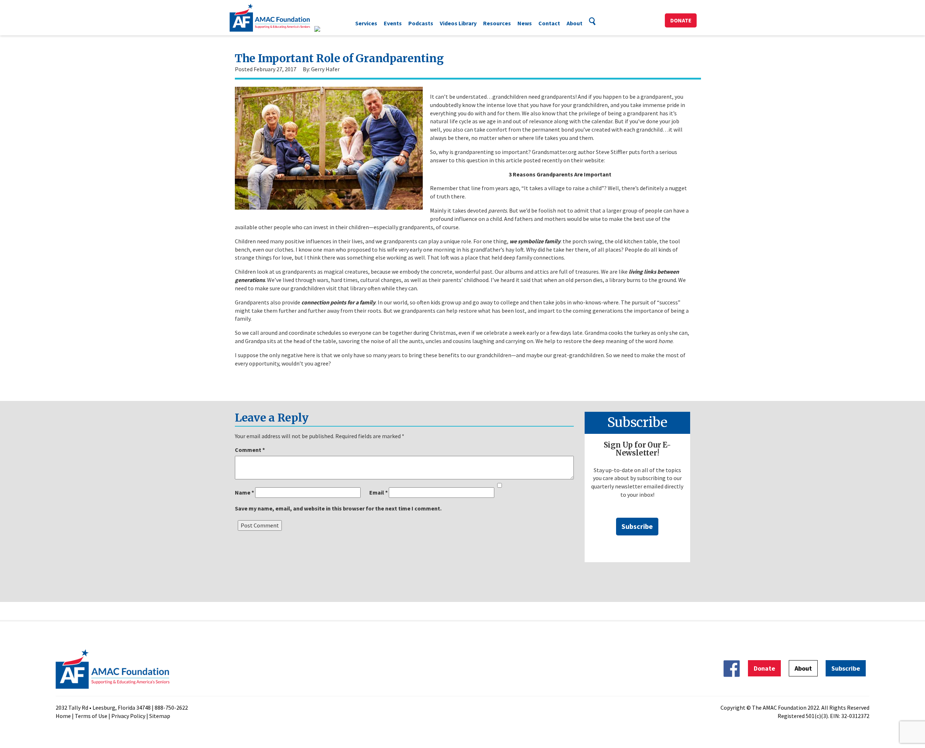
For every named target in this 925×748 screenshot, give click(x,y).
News (524, 23)
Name (244, 492)
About (574, 23)
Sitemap (159, 715)
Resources (497, 23)
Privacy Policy (128, 715)
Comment (250, 449)
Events (393, 23)
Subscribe (637, 526)
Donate (681, 20)
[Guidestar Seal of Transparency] (326, 29)
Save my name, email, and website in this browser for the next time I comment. (338, 508)
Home (63, 715)
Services (366, 23)
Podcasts (420, 23)
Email (378, 492)
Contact (549, 23)
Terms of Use (91, 715)
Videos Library (458, 23)
